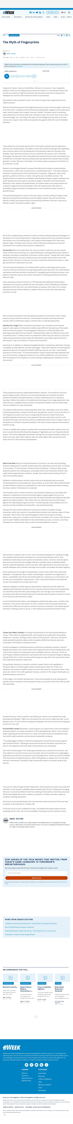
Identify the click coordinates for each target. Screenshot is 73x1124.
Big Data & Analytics (44, 1085)
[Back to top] (69, 1118)
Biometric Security (10, 987)
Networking (42, 1090)
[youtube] (37, 12)
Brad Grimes (7, 997)
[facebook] (30, 12)
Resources (41, 1076)
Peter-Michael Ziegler (59, 1002)
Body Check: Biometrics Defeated (59, 989)
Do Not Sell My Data (26, 1112)
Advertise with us (27, 1078)
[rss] (40, 12)
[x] (43, 12)
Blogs (63, 17)
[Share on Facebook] (61, 35)
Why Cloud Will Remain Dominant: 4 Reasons (19, 927)
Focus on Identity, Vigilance (44, 988)
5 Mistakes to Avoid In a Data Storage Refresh (20, 934)
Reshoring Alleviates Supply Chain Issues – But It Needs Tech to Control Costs (30, 931)
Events (69, 17)
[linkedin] (34, 12)
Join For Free (36, 878)
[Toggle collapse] (5, 1115)
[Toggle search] (69, 12)
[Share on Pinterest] (67, 35)
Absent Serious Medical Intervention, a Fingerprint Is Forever (25, 989)
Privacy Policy (19, 1107)
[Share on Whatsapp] (69, 35)
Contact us (25, 1075)
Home (4, 35)
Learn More (19, 66)
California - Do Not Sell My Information (37, 1107)
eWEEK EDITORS (11, 53)
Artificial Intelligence (33, 17)
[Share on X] (64, 35)
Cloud (40, 1087)
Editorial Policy (26, 1080)
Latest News (5, 17)
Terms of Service (8, 1107)
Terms (59, 882)
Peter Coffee (42, 999)
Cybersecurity (14, 35)
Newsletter (53, 12)
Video (48, 17)
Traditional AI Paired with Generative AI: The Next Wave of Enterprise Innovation (31, 923)
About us (24, 1073)
